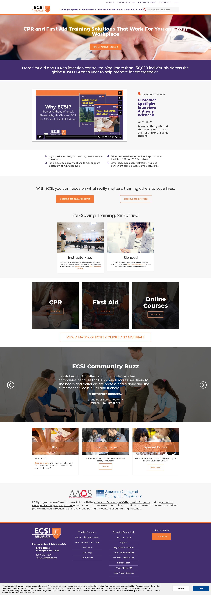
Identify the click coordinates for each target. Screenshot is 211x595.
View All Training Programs (105, 47)
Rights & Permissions (124, 547)
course (78, 266)
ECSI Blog (87, 552)
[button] (5, 383)
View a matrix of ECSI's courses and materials (105, 337)
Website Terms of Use (123, 557)
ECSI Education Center (89, 267)
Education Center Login (124, 532)
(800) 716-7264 (43, 554)
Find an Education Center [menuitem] (110, 9)
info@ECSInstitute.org (46, 557)
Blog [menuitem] (141, 9)
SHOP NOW (55, 311)
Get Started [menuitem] (88, 9)
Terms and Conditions (123, 552)
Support (124, 542)
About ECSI (87, 547)
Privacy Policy (123, 562)
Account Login (124, 537)
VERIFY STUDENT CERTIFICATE (126, 2)
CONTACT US (110, 2)
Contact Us (87, 557)
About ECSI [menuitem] (129, 9)
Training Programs (87, 532)
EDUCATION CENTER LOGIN (148, 2)
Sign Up (105, 466)
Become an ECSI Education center (75, 199)
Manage (181, 588)
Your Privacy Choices (124, 573)
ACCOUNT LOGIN (165, 2)
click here (161, 536)
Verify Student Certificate (87, 542)
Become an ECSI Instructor (136, 199)
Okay (201, 588)
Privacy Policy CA (124, 568)
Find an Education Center (87, 537)
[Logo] (41, 9)
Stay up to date (42, 463)
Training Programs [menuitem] (68, 9)
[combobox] (160, 9)
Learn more (156, 467)
